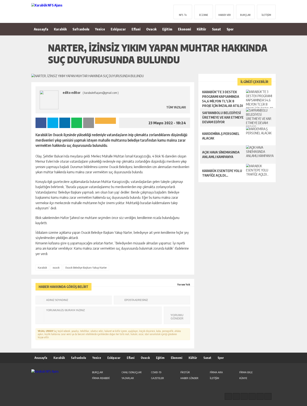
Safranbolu (80, 29)
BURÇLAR (245, 14)
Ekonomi (184, 29)
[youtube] (267, 396)
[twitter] (244, 396)
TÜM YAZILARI (176, 107)
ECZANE (203, 14)
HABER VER (224, 14)
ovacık (56, 267)
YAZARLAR (128, 378)
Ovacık (151, 29)
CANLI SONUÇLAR (132, 372)
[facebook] (228, 396)
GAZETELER (157, 378)
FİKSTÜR (185, 372)
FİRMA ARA (216, 372)
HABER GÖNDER (189, 378)
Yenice (100, 29)
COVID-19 (156, 372)
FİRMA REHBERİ (101, 378)
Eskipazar (118, 29)
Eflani (136, 29)
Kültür (201, 29)
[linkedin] (260, 396)
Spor (230, 29)
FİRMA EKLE (245, 372)
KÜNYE (243, 378)
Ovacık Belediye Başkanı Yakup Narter (86, 267)
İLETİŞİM (266, 14)
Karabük (60, 29)
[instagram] (236, 396)
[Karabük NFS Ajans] (58, 11)
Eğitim (167, 29)
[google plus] (252, 396)
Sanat (216, 29)
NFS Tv (183, 14)
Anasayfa (41, 29)
